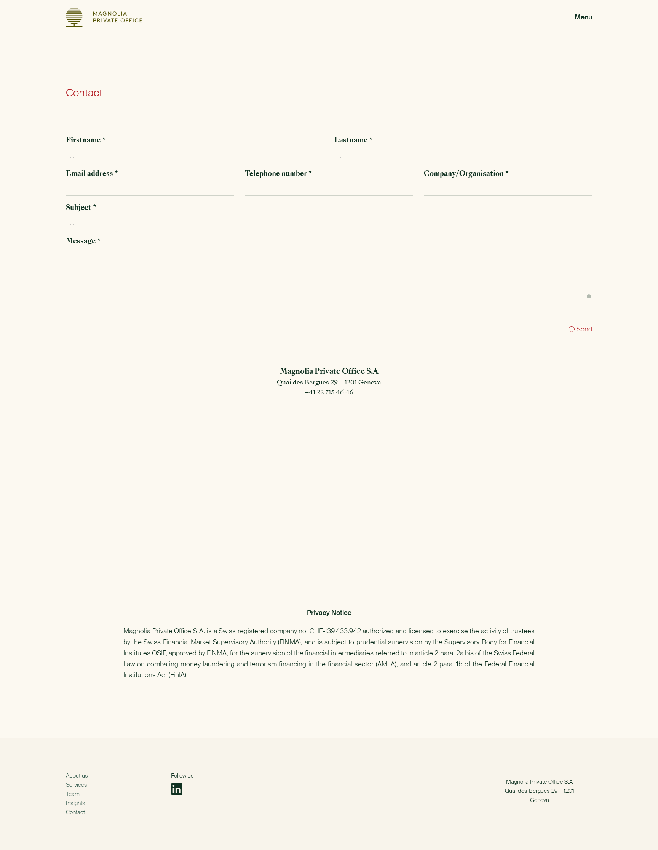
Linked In (176, 789)
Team (73, 794)
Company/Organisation (466, 174)
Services (76, 784)
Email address (92, 174)
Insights (75, 803)
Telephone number (278, 174)
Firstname (85, 141)
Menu (583, 17)
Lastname (353, 141)
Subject (81, 208)
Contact (75, 812)
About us (77, 775)
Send (584, 329)
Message (83, 242)
